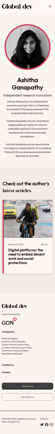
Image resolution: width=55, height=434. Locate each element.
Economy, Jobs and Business (14, 341)
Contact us (8, 364)
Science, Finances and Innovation (15, 344)
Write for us (27, 386)
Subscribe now (27, 397)
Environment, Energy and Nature (15, 350)
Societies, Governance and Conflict (17, 347)
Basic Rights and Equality (12, 353)
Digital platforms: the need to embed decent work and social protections (26, 256)
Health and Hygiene (10, 338)
